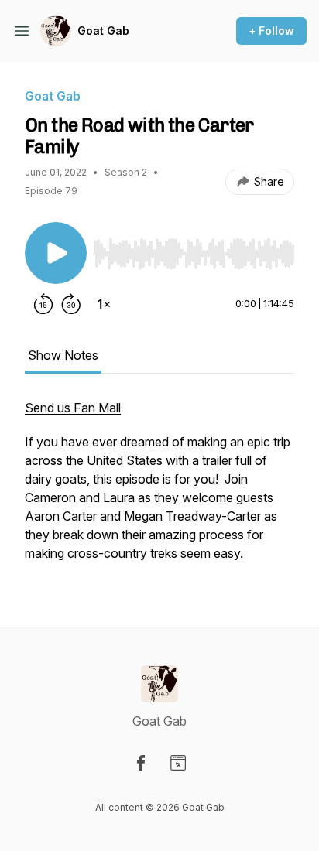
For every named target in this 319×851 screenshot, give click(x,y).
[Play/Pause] (56, 253)
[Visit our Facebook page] (141, 763)
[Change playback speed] (103, 304)
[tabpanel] (159, 488)
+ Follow (271, 30)
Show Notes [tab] (63, 355)
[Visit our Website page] (178, 763)
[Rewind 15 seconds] (43, 304)
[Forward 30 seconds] (71, 304)
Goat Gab (103, 30)
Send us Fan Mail (73, 407)
